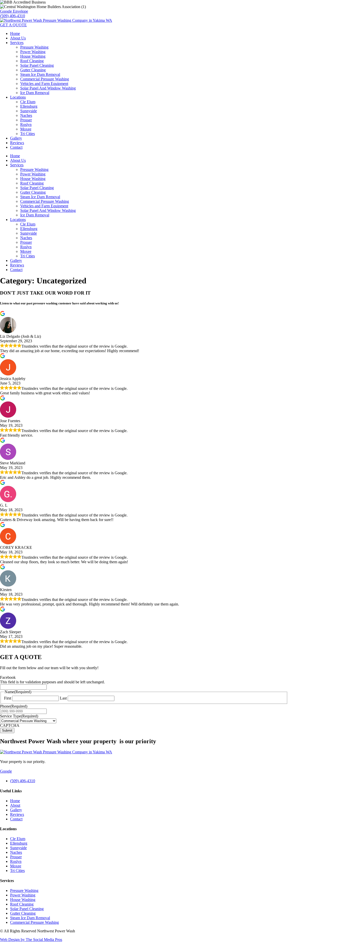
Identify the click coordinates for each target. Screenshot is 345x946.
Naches (26, 115)
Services (16, 42)
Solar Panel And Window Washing (48, 88)
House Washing (32, 56)
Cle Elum (27, 102)
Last (63, 698)
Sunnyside (28, 111)
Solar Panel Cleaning (37, 65)
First (7, 698)
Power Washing (32, 52)
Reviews (17, 143)
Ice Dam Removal (34, 93)
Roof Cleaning (32, 61)
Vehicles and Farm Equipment (44, 83)
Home (15, 33)
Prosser (26, 120)
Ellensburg (28, 106)
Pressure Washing (34, 47)
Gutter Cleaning (33, 70)
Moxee (25, 129)
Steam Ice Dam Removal (40, 74)
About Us (18, 38)
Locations (18, 97)
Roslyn (26, 124)
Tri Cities (27, 133)
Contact (16, 147)
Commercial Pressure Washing (44, 79)
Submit (7, 730)
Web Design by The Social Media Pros (31, 939)
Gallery (16, 138)
